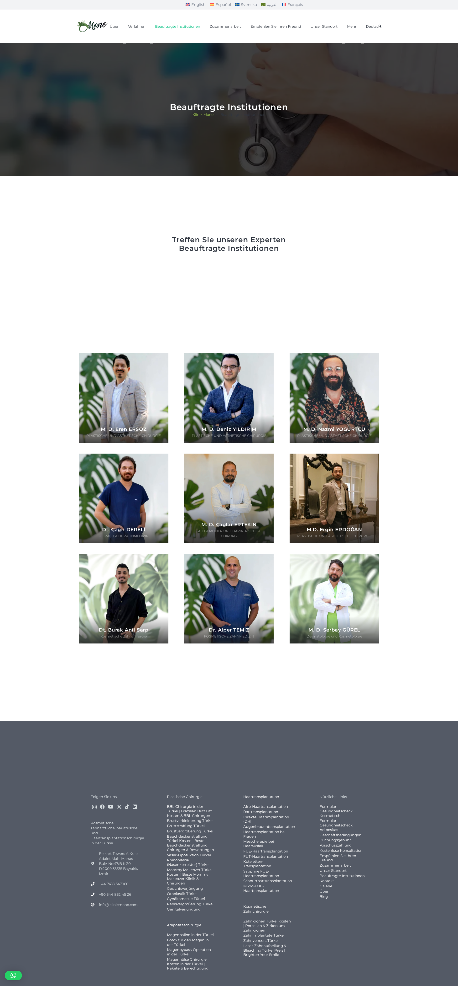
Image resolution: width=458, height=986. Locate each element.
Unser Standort (333, 870)
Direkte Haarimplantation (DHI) (266, 819)
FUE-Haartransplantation (265, 851)
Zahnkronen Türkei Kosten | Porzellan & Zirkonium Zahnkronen (267, 925)
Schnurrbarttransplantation (267, 881)
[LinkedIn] (135, 806)
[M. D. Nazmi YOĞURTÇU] (334, 398)
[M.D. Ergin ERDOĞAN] (334, 498)
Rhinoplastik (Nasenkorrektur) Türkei (188, 862)
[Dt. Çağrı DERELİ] (123, 498)
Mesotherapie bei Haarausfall (258, 843)
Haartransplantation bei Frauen (264, 834)
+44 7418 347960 (114, 884)
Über (324, 891)
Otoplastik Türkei (182, 893)
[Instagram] (94, 807)
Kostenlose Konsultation (341, 850)
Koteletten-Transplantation (257, 863)
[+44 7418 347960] (95, 884)
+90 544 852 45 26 (115, 894)
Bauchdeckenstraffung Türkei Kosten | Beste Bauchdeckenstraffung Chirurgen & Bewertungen (190, 843)
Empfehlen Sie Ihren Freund (338, 858)
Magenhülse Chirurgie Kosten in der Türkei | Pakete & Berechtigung (187, 964)
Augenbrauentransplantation (269, 826)
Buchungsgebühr (335, 840)
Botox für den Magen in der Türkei (188, 942)
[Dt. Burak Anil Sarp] (123, 598)
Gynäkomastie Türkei (186, 898)
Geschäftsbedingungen (340, 835)
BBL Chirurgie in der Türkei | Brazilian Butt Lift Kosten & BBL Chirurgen (189, 811)
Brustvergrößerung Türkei (190, 831)
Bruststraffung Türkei (186, 826)
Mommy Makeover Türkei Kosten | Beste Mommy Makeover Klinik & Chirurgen (190, 876)
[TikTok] (127, 806)
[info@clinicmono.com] (95, 904)
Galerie (326, 886)
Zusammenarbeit (335, 865)
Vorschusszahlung (336, 845)
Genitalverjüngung (184, 909)
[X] (119, 806)
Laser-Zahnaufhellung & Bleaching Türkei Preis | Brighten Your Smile (264, 950)
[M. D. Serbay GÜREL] (334, 598)
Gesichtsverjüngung (185, 888)
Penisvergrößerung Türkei (190, 904)
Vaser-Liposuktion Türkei (189, 855)
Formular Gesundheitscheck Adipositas (336, 825)
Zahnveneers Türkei (261, 940)
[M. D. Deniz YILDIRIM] (229, 398)
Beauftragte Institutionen (342, 875)
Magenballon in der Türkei (190, 934)
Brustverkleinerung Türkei (190, 820)
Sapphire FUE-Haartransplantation (261, 873)
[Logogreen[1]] (93, 26)
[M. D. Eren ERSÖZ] (123, 398)
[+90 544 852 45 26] (95, 894)
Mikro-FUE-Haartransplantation (261, 888)
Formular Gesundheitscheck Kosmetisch (336, 811)
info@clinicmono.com (118, 904)
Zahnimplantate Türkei (264, 935)
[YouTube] (111, 806)
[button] (380, 26)
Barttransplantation (260, 811)
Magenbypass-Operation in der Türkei (189, 951)
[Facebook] (102, 806)
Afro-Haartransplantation (265, 806)
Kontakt (327, 881)
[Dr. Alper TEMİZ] (229, 598)
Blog (324, 896)
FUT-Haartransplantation (265, 856)
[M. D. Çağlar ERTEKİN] (229, 498)
